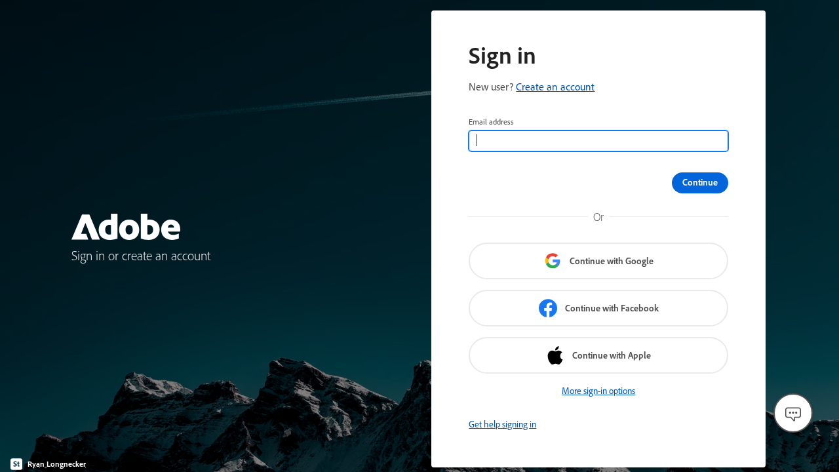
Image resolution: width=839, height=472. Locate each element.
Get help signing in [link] (502, 424)
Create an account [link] (555, 86)
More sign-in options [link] (598, 391)
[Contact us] (793, 413)
